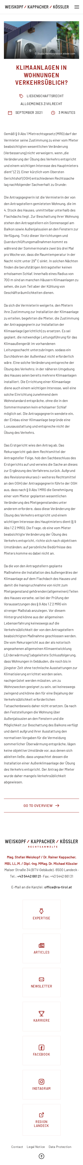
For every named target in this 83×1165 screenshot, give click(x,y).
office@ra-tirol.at (58, 887)
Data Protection (60, 1147)
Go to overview (38, 805)
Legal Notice (36, 1147)
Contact (17, 1147)
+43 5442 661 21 (29, 876)
